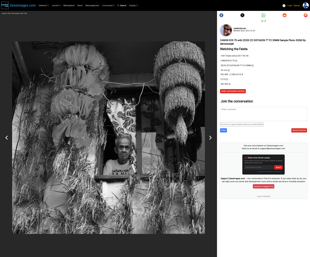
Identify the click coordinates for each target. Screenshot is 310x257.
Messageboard (92, 5)
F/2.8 (223, 79)
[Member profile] (226, 30)
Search (278, 167)
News (80, 5)
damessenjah (240, 28)
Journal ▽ (56, 5)
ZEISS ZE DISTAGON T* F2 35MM (236, 65)
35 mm (224, 70)
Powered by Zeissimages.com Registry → (270, 171)
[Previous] (6, 140)
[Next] (210, 140)
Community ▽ (108, 5)
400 (226, 84)
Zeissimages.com (23, 5)
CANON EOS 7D (228, 60)
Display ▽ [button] (133, 5)
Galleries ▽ (44, 5)
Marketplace (69, 5)
